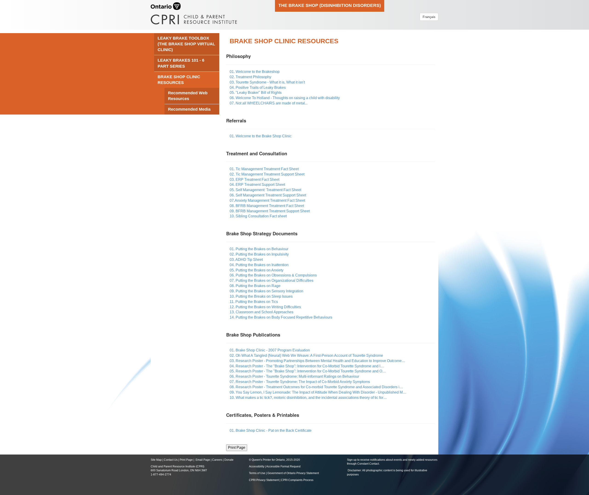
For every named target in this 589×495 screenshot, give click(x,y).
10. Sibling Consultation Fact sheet (258, 216)
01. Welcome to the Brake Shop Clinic (261, 136)
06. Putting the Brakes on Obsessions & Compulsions (273, 275)
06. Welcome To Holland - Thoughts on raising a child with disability (285, 98)
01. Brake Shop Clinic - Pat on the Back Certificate (271, 430)
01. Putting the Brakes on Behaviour (259, 249)
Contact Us (171, 459)
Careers (217, 459)
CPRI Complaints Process (297, 480)
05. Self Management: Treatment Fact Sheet (265, 190)
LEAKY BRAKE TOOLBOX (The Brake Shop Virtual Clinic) (186, 44)
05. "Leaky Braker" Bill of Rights (256, 93)
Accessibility (257, 466)
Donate (229, 459)
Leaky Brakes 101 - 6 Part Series (181, 63)
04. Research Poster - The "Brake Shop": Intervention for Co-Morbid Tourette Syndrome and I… (307, 366)
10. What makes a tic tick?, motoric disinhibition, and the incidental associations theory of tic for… (308, 398)
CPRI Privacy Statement (264, 480)
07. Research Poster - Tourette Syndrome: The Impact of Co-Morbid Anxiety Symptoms (300, 382)
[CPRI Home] (194, 18)
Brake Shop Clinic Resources (179, 80)
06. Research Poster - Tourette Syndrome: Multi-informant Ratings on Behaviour (294, 376)
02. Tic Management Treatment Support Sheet (267, 174)
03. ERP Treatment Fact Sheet (254, 179)
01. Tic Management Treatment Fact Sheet (264, 169)
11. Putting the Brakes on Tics (254, 302)
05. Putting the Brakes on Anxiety (256, 270)
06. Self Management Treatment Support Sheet (268, 195)
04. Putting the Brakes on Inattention (259, 265)
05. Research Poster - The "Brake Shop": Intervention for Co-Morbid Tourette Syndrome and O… (308, 371)
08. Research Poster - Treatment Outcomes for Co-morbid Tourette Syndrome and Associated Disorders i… (316, 387)
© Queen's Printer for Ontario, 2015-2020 (274, 459)
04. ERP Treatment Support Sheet (257, 185)
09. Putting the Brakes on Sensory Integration (266, 291)
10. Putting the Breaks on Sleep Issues (261, 296)
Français (429, 17)
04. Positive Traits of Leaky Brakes (258, 87)
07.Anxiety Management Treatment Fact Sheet (267, 200)
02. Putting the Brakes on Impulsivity (259, 254)
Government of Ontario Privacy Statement (293, 473)
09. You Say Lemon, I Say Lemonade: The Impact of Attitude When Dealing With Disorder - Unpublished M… (318, 392)
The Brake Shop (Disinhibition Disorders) (329, 5)
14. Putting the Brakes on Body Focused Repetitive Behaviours (281, 317)
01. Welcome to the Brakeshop (255, 72)
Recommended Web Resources (188, 96)
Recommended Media (189, 109)
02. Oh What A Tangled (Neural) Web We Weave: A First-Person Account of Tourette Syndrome (306, 355)
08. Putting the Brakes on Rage (255, 286)
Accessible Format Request (283, 466)
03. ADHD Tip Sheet (246, 260)
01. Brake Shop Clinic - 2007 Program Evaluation (270, 350)
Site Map (156, 459)
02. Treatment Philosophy (250, 77)
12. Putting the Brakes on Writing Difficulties (265, 307)
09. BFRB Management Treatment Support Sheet (270, 211)
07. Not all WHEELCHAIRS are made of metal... (269, 103)
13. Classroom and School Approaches (261, 312)
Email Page (203, 459)
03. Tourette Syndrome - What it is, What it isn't (267, 82)
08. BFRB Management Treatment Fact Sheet (267, 206)
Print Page (186, 459)
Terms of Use (257, 473)
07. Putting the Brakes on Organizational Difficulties (271, 280)
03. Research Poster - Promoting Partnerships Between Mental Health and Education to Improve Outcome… (317, 361)
